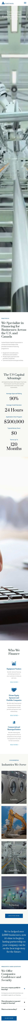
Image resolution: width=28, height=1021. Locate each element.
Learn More (9, 1018)
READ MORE (14, 682)
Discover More (14, 916)
